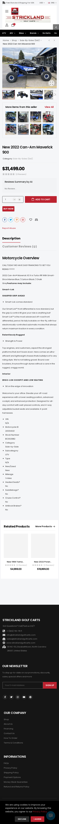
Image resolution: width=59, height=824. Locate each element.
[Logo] (14, 11)
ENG (52, 3)
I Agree (37, 819)
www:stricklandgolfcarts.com (21, 642)
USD (41, 3)
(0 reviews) (21, 174)
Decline (22, 819)
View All (49, 107)
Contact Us (9, 733)
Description (11, 238)
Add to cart (42, 199)
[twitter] (11, 697)
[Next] (55, 94)
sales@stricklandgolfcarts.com (22, 638)
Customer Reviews (19, 246)
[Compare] (36, 220)
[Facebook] (4, 219)
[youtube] (24, 697)
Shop (14, 40)
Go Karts (47, 33)
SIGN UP (50, 685)
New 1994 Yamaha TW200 (20, 561)
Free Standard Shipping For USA (20, 3)
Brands (33, 33)
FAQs (6, 763)
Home (6, 40)
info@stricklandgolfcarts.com (21, 634)
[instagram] (17, 697)
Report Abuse (9, 228)
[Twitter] (10, 219)
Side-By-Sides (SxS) (30, 40)
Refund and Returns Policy (16, 786)
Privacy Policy (10, 767)
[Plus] (19, 199)
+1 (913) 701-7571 (14, 631)
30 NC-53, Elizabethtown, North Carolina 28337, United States (26, 648)
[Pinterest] (16, 219)
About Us (8, 724)
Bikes (21, 33)
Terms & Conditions (13, 742)
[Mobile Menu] (6, 11)
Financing (8, 728)
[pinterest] (30, 697)
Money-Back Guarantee (16, 782)
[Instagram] (22, 219)
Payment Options (12, 777)
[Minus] (14, 199)
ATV (4, 33)
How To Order (10, 738)
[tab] (14, 238)
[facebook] (5, 697)
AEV (11, 33)
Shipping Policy (11, 772)
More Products (43, 526)
